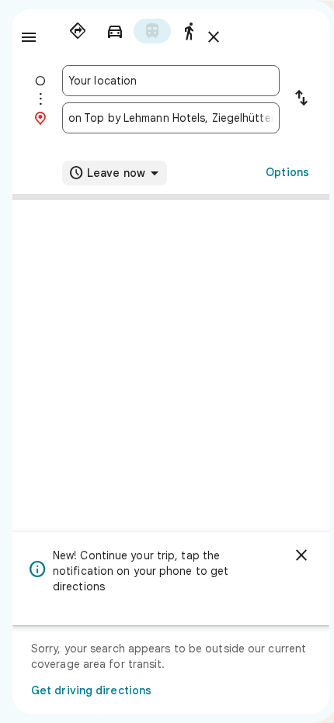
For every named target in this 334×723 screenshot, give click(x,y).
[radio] (77, 31)
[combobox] (170, 80)
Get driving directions (91, 690)
